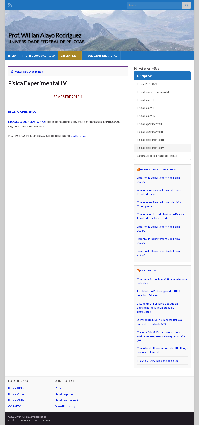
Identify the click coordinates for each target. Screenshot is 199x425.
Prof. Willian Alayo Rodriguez (44, 35)
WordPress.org (65, 406)
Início (12, 55)
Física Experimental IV (150, 147)
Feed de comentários (69, 400)
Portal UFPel (16, 388)
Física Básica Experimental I (153, 92)
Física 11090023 (147, 84)
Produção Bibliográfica (101, 55)
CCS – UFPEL (148, 270)
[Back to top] (190, 416)
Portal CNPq (16, 400)
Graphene (45, 420)
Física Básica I (145, 100)
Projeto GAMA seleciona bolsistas (157, 360)
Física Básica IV (146, 116)
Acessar (60, 388)
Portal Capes (16, 394)
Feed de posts (64, 394)
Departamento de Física (158, 169)
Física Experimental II (150, 131)
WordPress (27, 420)
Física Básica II (146, 108)
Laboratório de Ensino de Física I (157, 155)
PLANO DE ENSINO (22, 112)
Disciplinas (69, 55)
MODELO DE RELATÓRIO (26, 121)
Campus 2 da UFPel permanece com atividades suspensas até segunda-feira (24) (161, 336)
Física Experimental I (149, 124)
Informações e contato (38, 55)
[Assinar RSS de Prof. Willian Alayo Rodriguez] (10, 4)
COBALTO (78, 135)
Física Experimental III (150, 139)
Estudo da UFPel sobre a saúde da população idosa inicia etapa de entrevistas (157, 307)
